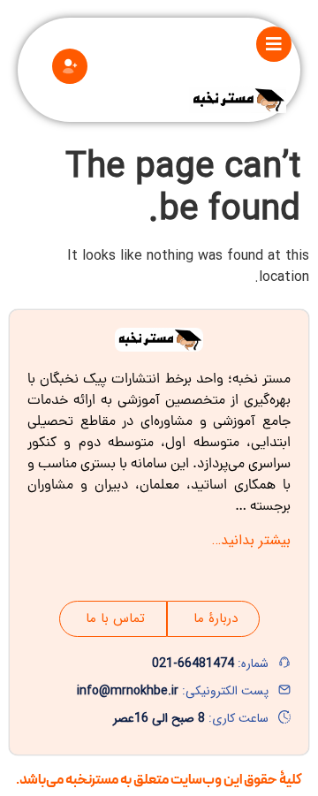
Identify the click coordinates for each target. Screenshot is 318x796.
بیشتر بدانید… (251, 540)
